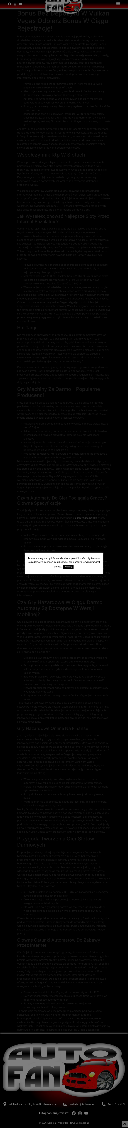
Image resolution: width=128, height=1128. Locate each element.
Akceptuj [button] (68, 567)
